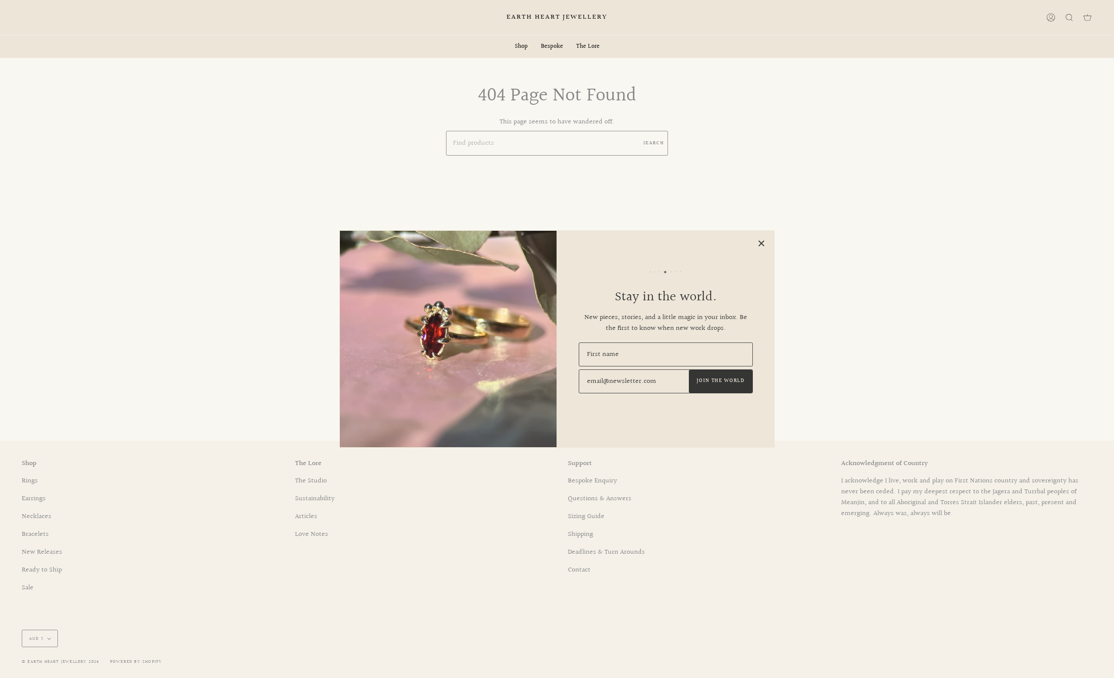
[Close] (761, 243)
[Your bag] (1087, 17)
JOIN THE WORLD (721, 381)
